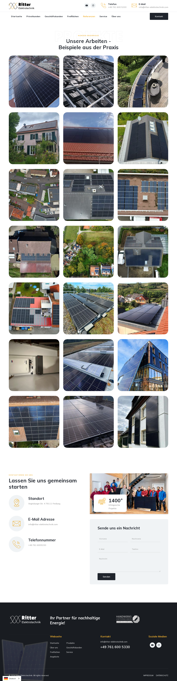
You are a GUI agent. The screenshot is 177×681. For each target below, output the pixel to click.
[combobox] (12, 678)
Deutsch (12, 678)
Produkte (70, 643)
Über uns (116, 16)
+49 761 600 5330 (117, 7)
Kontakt (159, 16)
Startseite (16, 16)
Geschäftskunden (54, 16)
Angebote (54, 656)
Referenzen (89, 16)
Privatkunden (33, 16)
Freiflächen (73, 16)
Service (103, 16)
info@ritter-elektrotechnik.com (153, 7)
